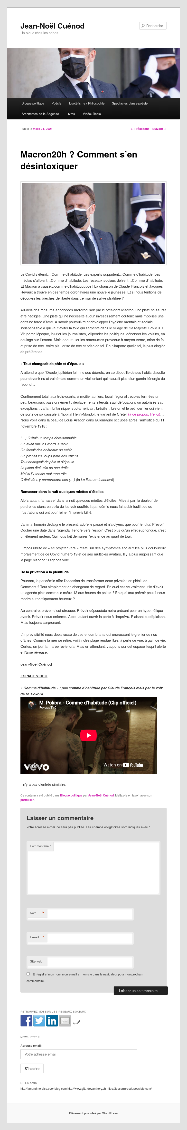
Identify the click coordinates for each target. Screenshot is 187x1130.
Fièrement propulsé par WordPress (93, 1113)
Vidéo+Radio (92, 113)
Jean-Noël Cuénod (52, 25)
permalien (27, 799)
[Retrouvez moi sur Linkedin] (52, 1020)
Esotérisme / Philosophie (86, 103)
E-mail (37, 937)
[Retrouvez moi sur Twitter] (39, 1020)
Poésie (56, 103)
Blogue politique (33, 103)
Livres (70, 113)
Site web (36, 961)
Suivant (159, 128)
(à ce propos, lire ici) (144, 414)
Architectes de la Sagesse (40, 113)
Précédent (140, 128)
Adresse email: (31, 1045)
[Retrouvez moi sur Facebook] (26, 1020)
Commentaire (40, 846)
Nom (37, 913)
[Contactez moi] (65, 1020)
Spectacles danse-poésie (130, 103)
